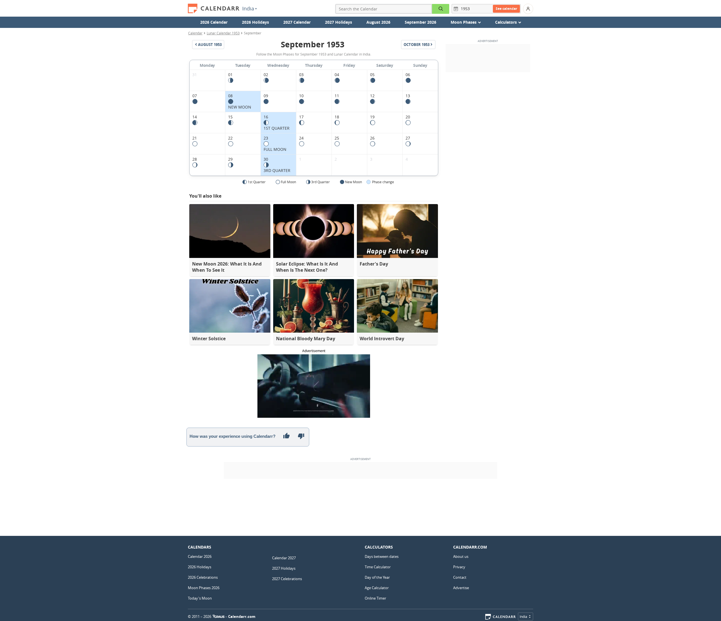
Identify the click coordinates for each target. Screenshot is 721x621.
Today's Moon (200, 598)
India (248, 8)
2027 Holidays (338, 22)
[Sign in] (528, 9)
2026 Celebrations (203, 577)
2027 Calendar (297, 22)
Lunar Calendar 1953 (223, 33)
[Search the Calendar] (440, 9)
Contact (459, 577)
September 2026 (420, 22)
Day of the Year (377, 577)
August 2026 (378, 22)
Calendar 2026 (200, 556)
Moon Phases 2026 (203, 587)
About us (460, 556)
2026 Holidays (255, 22)
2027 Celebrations (287, 578)
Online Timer (375, 598)
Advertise (461, 587)
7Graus (218, 616)
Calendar (195, 33)
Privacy (459, 566)
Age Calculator (377, 587)
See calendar (506, 8)
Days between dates (382, 556)
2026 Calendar (214, 22)
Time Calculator (378, 566)
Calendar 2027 (284, 557)
